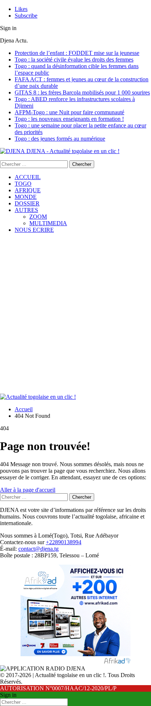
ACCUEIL (28, 177)
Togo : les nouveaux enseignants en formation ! (69, 119)
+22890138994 (63, 542)
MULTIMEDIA (48, 223)
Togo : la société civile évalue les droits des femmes (74, 59)
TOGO (23, 184)
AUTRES (26, 210)
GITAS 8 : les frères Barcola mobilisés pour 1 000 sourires (82, 92)
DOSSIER (27, 203)
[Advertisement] (75, 314)
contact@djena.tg (38, 549)
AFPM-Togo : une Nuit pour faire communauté (69, 112)
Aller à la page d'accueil (27, 490)
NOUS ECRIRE (34, 230)
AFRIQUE (28, 190)
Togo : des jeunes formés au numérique (60, 138)
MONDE (26, 197)
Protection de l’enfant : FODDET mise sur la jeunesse (77, 53)
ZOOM (38, 216)
